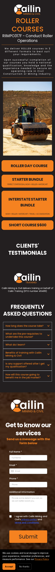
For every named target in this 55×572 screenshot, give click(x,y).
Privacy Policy (42, 559)
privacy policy (29, 519)
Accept (9, 566)
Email (13, 465)
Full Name (15, 451)
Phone (13, 478)
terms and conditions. (27, 522)
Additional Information (22, 492)
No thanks (24, 566)
